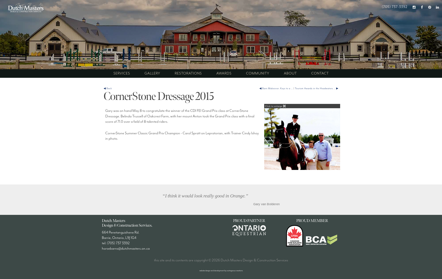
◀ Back (108, 88)
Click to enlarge (274, 106)
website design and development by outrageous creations (221, 270)
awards (224, 73)
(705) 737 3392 (118, 243)
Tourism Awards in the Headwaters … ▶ (316, 88)
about (290, 73)
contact (320, 73)
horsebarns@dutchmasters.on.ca (126, 249)
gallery (152, 73)
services (121, 73)
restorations (188, 73)
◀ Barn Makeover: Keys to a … (276, 88)
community (257, 73)
